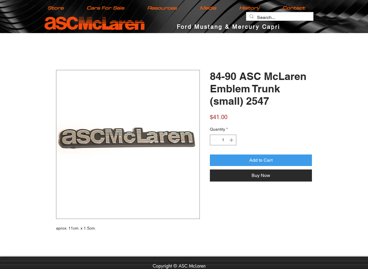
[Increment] (231, 141)
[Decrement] (214, 141)
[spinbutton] (223, 141)
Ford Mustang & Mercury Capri (228, 26)
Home (62, 49)
